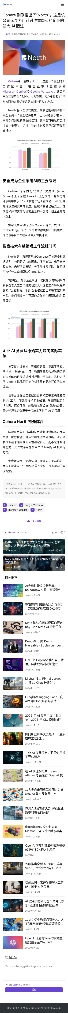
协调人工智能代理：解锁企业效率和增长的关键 (44, 810)
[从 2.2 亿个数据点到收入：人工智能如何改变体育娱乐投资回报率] (13, 924)
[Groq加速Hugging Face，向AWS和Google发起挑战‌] (13, 701)
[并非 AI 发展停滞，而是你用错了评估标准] (13, 757)
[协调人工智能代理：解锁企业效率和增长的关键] (13, 812)
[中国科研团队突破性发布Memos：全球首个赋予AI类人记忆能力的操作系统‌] (13, 831)
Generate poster (17, 532)
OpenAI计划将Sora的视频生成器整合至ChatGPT (44, 940)
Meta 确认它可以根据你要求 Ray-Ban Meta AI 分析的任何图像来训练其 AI (45, 625)
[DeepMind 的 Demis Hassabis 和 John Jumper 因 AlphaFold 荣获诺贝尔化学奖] (13, 645)
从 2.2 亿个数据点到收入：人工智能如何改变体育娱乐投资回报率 (44, 922)
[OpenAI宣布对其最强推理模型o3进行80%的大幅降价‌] (13, 850)
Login (15, 984)
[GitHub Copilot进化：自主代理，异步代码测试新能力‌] (13, 664)
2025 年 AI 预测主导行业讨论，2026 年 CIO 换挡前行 (43, 717)
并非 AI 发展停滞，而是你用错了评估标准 (45, 755)
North (35, 81)
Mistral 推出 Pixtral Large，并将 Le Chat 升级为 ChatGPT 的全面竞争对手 (44, 681)
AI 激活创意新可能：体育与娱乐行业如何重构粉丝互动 (44, 903)
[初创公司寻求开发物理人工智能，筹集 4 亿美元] (13, 887)
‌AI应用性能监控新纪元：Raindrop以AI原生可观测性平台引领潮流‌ (44, 588)
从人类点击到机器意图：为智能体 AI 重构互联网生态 (44, 792)
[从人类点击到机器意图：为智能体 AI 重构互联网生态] (13, 794)
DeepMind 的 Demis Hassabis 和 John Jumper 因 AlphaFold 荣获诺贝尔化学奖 (45, 644)
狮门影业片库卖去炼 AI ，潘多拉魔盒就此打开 (45, 736)
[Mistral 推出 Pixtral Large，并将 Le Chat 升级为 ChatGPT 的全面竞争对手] (13, 683)
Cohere (13, 81)
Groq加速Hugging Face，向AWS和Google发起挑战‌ (44, 699)
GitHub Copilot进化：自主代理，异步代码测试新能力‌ (44, 662)
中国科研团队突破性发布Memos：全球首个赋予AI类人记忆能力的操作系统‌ (45, 829)
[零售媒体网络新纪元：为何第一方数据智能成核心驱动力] (13, 608)
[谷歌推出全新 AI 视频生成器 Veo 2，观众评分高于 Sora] (13, 868)
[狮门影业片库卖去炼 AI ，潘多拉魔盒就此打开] (13, 738)
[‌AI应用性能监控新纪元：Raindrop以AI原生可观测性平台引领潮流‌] (13, 590)
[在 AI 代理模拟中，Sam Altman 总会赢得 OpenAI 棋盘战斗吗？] (13, 775)
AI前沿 (43, 34)
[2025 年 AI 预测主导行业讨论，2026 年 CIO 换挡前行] (13, 720)
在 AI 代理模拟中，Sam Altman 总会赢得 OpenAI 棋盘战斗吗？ (44, 773)
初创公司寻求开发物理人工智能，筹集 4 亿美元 (44, 884)
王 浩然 (6, 34)
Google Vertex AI (41, 91)
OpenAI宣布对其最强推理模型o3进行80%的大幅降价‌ (45, 847)
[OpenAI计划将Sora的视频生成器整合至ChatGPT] (13, 942)
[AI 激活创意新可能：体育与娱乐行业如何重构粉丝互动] (13, 905)
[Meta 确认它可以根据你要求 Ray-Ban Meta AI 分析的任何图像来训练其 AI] (13, 627)
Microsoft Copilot (14, 91)
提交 (34, 989)
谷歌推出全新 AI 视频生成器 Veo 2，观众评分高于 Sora (43, 866)
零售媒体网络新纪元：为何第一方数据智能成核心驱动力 (44, 606)
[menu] (62, 4)
